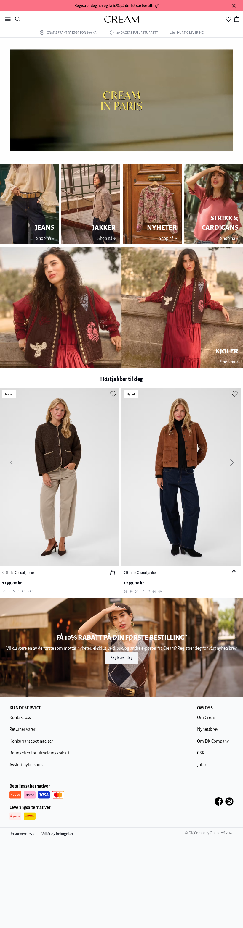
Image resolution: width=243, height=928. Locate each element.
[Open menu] (6, 19)
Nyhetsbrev (207, 729)
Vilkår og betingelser (57, 834)
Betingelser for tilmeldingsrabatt (39, 753)
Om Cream (207, 717)
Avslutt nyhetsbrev (26, 764)
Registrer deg (121, 658)
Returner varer (22, 729)
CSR (200, 753)
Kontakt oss (20, 717)
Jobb (201, 764)
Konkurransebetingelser (31, 741)
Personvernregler (23, 834)
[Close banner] (233, 5)
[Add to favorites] (113, 394)
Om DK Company (213, 741)
